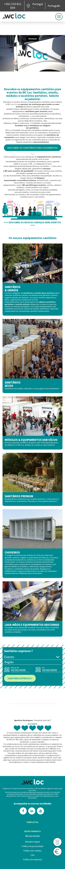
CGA (33, 855)
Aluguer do (15, 667)
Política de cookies (32, 850)
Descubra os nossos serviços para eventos (35, 222)
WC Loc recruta (32, 835)
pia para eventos (22, 192)
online (42, 194)
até (43, 667)
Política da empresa (32, 859)
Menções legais (32, 841)
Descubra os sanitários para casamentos (32, 147)
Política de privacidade (32, 846)
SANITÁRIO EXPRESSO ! (20, 678)
